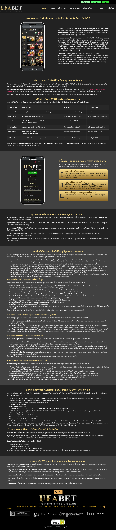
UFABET (52, 8)
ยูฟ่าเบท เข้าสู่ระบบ (88, 8)
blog (101, 8)
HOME (44, 8)
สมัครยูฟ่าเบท (62, 8)
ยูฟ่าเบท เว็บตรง (75, 8)
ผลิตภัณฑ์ (111, 8)
